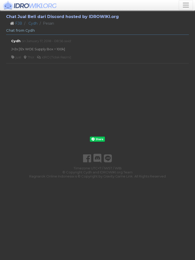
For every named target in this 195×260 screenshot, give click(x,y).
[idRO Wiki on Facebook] (87, 158)
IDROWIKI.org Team (116, 172)
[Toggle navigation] (186, 5)
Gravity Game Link (118, 176)
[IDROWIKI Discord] (97, 158)
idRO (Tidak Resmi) (56, 57)
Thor (30, 57)
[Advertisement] (97, 100)
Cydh (33, 23)
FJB (18, 23)
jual (18, 57)
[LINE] (108, 158)
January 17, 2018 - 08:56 (44, 41)
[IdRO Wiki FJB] (30, 5)
